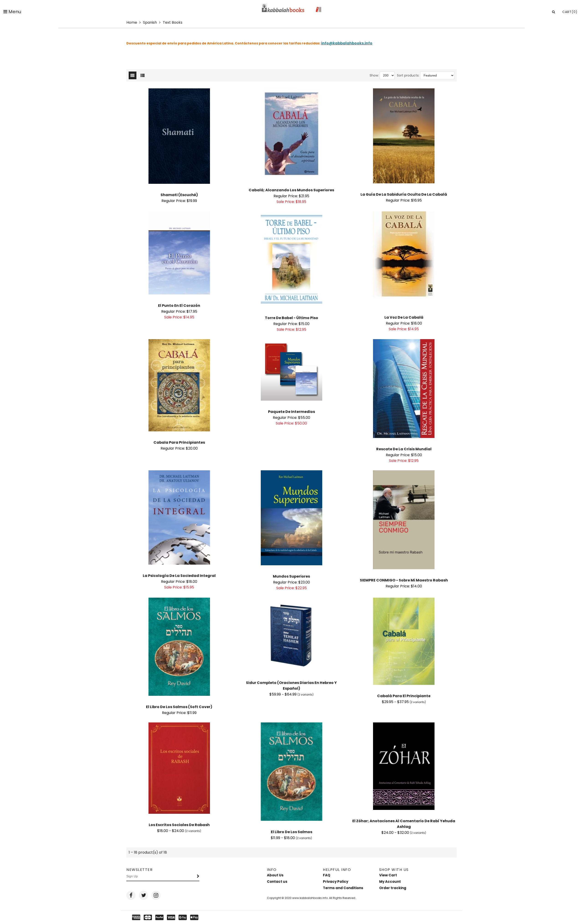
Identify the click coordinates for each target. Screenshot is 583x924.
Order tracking (392, 888)
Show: (374, 75)
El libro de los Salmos (291, 831)
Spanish (150, 22)
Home (131, 22)
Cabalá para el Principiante (403, 696)
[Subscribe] (198, 876)
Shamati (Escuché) (179, 194)
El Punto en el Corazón (179, 305)
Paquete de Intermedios (291, 411)
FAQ (326, 875)
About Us (275, 875)
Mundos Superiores (291, 576)
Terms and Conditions (343, 888)
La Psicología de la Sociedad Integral (179, 575)
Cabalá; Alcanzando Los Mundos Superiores (291, 190)
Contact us (277, 881)
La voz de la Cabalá (403, 317)
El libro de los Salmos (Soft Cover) (179, 706)
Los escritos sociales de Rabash (179, 824)
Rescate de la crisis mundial (404, 449)
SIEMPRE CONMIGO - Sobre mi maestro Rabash (404, 580)
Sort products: (408, 75)
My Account (390, 881)
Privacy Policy (335, 881)
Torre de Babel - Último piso (291, 317)
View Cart (388, 875)
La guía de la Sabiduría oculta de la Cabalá (404, 194)
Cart (570, 12)
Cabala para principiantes (179, 442)
